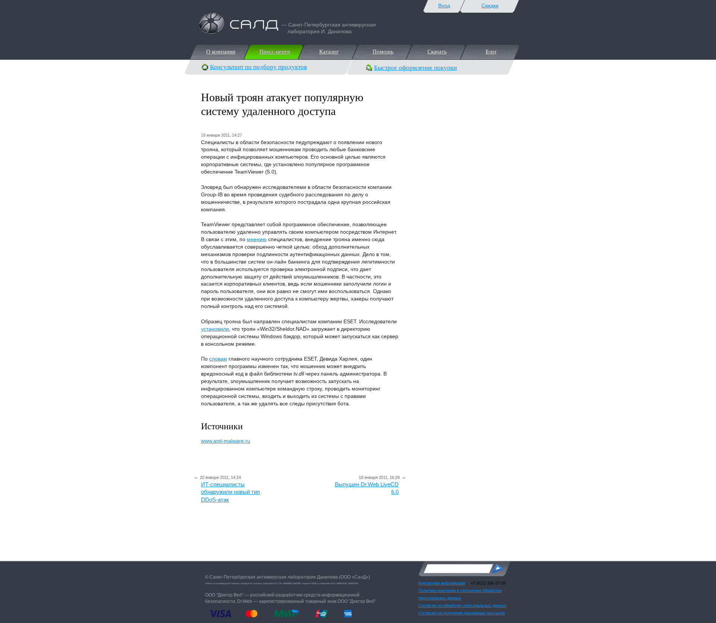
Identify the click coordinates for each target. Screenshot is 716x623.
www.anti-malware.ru (225, 441)
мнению (257, 239)
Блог (490, 51)
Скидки (490, 6)
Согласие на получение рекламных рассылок (461, 613)
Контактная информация (441, 583)
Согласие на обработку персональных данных (462, 605)
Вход (444, 6)
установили (215, 329)
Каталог (328, 51)
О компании (220, 51)
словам (218, 359)
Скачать (436, 51)
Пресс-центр (274, 51)
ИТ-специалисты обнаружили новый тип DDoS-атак (230, 492)
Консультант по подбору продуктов (258, 67)
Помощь (382, 51)
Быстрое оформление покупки (415, 67)
